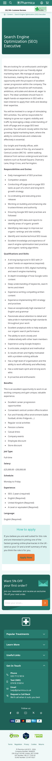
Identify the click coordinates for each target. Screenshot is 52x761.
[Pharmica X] (33, 713)
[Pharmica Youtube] (25, 713)
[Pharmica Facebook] (10, 713)
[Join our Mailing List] (45, 603)
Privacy (26, 744)
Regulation (18, 744)
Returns (41, 744)
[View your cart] (47, 3)
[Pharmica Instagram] (18, 713)
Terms (10, 744)
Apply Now (26, 557)
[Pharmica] (26, 622)
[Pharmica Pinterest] (41, 713)
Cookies (34, 744)
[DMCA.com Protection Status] (38, 736)
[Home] (5, 14)
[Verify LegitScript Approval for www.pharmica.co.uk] (26, 736)
